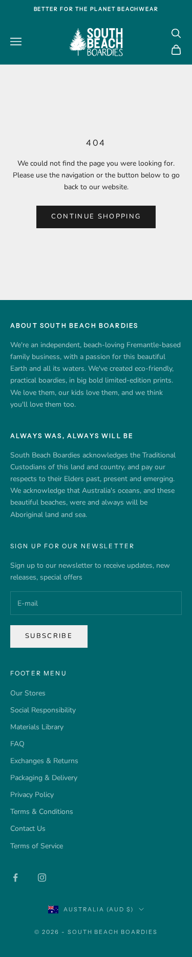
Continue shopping (96, 216)
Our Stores (28, 693)
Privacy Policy (32, 795)
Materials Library (36, 727)
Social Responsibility (43, 710)
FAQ (17, 744)
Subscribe (49, 636)
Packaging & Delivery (43, 778)
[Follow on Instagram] (42, 877)
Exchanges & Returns (44, 761)
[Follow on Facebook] (15, 877)
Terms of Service (36, 846)
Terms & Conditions (41, 811)
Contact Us (28, 828)
